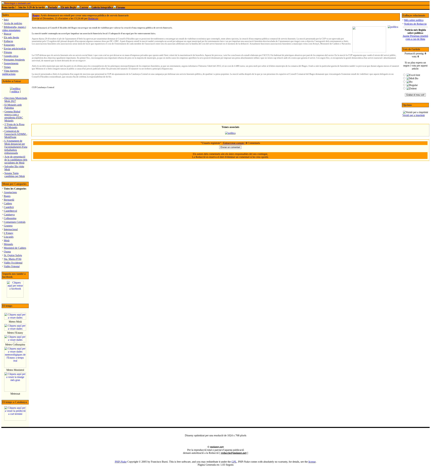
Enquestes (9, 44)
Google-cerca (11, 56)
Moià (6, 240)
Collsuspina (10, 218)
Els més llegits (11, 37)
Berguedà (9, 199)
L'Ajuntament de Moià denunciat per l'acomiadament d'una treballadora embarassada (15, 146)
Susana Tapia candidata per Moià (14, 175)
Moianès (8, 244)
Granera (8, 225)
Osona (7, 251)
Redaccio (93, 18)
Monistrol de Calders (15, 247)
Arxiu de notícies (13, 23)
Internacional (11, 229)
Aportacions (10, 192)
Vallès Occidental (13, 262)
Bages (7, 196)
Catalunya (9, 214)
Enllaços (8, 41)
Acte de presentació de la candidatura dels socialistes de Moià (15, 159)
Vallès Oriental (12, 266)
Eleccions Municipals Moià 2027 (15, 100)
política (15, 91)
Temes (7, 67)
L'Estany (8, 233)
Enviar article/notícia (15, 48)
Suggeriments (11, 63)
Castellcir (9, 207)
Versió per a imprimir (413, 115)
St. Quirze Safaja (13, 255)
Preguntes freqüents (14, 59)
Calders (8, 203)
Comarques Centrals (14, 222)
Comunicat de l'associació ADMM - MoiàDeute (15, 134)
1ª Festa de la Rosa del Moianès (14, 126)
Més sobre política (413, 20)
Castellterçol (10, 210)
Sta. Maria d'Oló (12, 259)
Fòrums (8, 52)
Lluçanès (8, 236)
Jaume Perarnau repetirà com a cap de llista (415, 37)
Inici (6, 19)
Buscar (7, 33)
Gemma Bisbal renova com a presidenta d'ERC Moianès (13, 116)
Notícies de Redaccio (415, 23)
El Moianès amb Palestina (13, 106)
